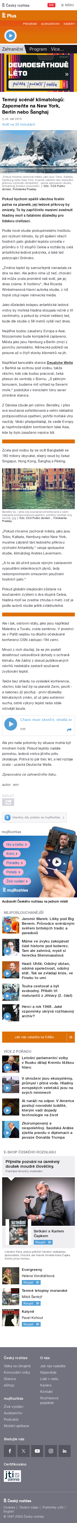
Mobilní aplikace (16, 1426)
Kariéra (45, 1385)
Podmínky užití (53, 1507)
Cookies (9, 1507)
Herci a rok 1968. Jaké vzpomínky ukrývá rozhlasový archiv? (48, 1011)
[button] (69, 730)
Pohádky (12, 863)
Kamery (69, 23)
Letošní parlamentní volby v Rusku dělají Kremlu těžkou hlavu (48, 1062)
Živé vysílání (15, 881)
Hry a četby (15, 844)
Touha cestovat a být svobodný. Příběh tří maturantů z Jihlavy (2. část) (47, 991)
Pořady (11, 872)
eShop (9, 1385)
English (9, 1511)
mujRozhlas (11, 832)
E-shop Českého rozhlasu (30, 1152)
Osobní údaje (28, 1507)
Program (30, 23)
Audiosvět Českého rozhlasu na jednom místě (35, 901)
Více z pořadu (17, 1052)
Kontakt (46, 1392)
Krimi (10, 854)
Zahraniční (12, 49)
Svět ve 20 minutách (18, 124)
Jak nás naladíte (53, 1366)
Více (57, 49)
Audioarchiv (50, 23)
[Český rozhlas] (16, 5)
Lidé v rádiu (49, 1379)
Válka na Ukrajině (17, 1366)
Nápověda (48, 1372)
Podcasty (11, 1419)
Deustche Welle (60, 363)
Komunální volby (17, 1372)
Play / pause (10, 724)
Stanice (10, 1379)
